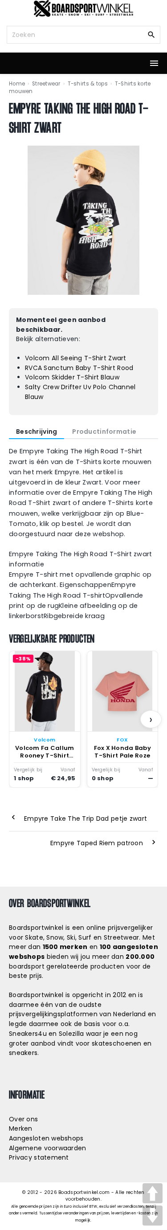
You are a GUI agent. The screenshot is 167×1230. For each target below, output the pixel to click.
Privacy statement (39, 1157)
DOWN (153, 1216)
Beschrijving (36, 431)
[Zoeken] (151, 34)
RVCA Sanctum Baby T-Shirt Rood (79, 367)
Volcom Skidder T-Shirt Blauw (72, 377)
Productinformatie (104, 431)
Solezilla (71, 1033)
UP (153, 1193)
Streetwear (46, 83)
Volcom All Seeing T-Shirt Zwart (75, 358)
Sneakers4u (28, 1033)
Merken (21, 1128)
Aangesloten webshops (46, 1138)
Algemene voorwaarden (47, 1148)
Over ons (23, 1119)
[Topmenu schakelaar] (154, 63)
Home (17, 83)
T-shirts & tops (88, 83)
